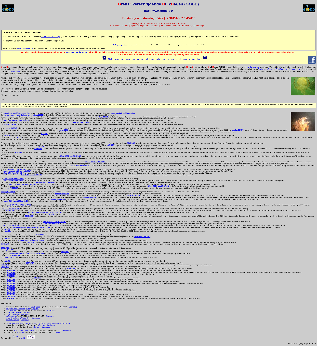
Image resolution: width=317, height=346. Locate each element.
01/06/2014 (5, 265)
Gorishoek (9, 310)
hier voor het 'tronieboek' (191, 59)
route (38, 307)
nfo (18, 332)
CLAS (16, 330)
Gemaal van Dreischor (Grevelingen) (19, 323)
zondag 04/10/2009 (58, 199)
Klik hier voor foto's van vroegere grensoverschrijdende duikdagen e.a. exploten (142, 59)
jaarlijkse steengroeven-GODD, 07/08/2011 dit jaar (31, 227)
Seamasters (294, 69)
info (39, 325)
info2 (26, 330)
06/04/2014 (30, 263)
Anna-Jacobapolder (13, 314)
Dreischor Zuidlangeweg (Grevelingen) (47, 323)
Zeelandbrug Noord (12, 320)
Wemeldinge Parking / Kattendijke (18, 318)
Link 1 (33, 307)
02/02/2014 (8, 261)
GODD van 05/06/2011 (11, 225)
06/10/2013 (16, 255)
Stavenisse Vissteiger (50, 37)
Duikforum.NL (282, 69)
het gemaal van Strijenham (15, 309)
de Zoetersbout (11, 316)
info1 (22, 330)
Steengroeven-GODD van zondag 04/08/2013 (27, 254)
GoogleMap (73, 307)
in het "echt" (15, 71)
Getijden (23, 338)
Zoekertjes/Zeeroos (266, 69)
